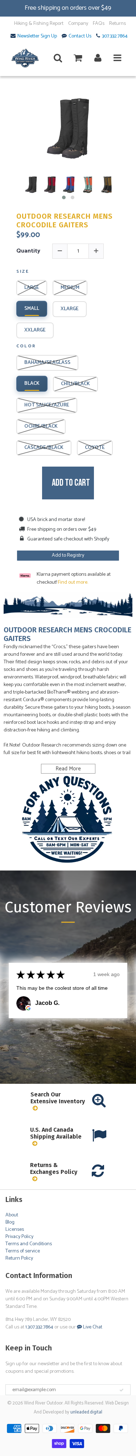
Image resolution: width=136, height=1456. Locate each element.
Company (78, 23)
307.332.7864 (115, 36)
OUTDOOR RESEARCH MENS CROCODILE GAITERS (64, 220)
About (11, 1215)
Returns (117, 23)
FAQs (98, 23)
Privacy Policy (19, 1237)
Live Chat (92, 1327)
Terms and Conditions (28, 1244)
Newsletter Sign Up (37, 36)
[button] (63, 197)
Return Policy (19, 1258)
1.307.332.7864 (39, 1327)
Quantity (28, 251)
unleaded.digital (86, 1412)
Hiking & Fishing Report (38, 23)
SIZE (22, 272)
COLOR (26, 346)
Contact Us (80, 36)
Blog (10, 1222)
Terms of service (22, 1251)
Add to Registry (68, 555)
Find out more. (73, 582)
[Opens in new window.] (28, 1008)
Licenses (14, 1229)
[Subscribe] (121, 1390)
